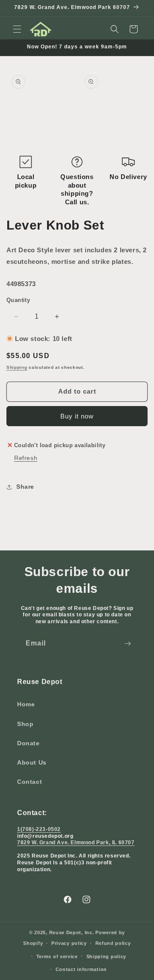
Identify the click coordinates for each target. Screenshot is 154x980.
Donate (28, 743)
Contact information (81, 969)
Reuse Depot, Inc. (71, 932)
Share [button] (25, 486)
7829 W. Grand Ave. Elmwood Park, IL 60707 (76, 843)
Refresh (25, 457)
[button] (17, 29)
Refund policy (113, 943)
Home (26, 704)
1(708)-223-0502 (39, 829)
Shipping (16, 367)
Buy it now (77, 416)
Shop (25, 723)
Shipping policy (106, 956)
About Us (32, 762)
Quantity (18, 300)
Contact (29, 781)
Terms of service (57, 956)
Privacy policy (69, 943)
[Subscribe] (127, 643)
